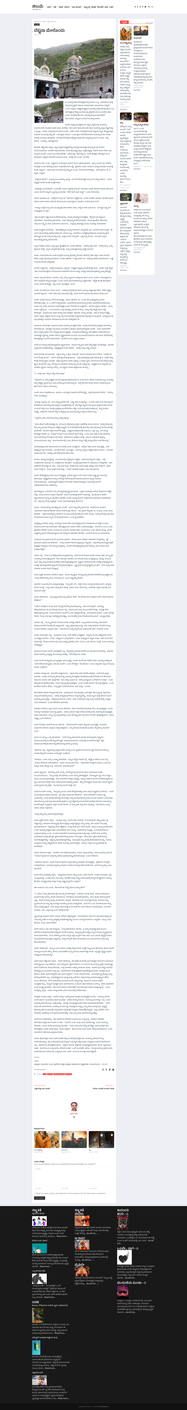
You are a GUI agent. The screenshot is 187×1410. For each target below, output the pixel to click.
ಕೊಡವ (93, 7)
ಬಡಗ (111, 7)
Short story (68, 1074)
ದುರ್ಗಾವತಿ (64, 1150)
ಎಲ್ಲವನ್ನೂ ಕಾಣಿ (149, 22)
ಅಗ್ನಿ (90, 1150)
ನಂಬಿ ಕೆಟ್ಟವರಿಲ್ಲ (38, 1150)
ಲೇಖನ (66, 7)
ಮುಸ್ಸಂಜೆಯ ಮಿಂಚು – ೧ (131, 1282)
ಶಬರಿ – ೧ (122, 1214)
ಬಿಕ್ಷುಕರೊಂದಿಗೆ (37, 1372)
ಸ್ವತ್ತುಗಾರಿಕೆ (124, 203)
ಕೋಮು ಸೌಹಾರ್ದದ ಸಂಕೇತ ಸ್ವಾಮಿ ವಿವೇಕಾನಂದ (50, 1305)
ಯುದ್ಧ (136, 206)
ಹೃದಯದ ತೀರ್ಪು (38, 1213)
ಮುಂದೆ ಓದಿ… (92, 1233)
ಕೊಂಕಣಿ (100, 7)
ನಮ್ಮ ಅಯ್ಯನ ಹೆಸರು (141, 124)
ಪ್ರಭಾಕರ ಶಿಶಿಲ (74, 1113)
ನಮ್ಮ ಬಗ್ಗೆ (87, 7)
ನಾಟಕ (61, 7)
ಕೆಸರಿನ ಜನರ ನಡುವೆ (39, 1240)
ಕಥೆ (55, 7)
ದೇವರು (79, 1214)
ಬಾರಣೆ (44, 1074)
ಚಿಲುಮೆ (37, 6)
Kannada (50, 1074)
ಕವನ (49, 7)
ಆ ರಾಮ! (80, 1238)
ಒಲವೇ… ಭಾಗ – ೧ (127, 1248)
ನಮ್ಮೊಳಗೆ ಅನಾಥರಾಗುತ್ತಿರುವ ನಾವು (45, 1337)
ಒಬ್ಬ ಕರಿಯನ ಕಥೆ (38, 1270)
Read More (123, 109)
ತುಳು (106, 7)
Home (36, 21)
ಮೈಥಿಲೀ (79, 1264)
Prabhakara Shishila (59, 1074)
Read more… (62, 1236)
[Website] (74, 1117)
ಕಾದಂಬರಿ (123, 1210)
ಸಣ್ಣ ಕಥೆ (44, 21)
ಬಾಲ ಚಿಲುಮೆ (76, 7)
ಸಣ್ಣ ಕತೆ (36, 1210)
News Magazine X (104, 1406)
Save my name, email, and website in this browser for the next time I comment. (71, 1193)
